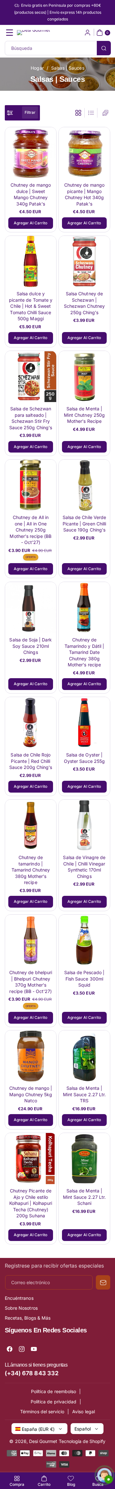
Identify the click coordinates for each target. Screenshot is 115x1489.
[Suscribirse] (103, 1282)
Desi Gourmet (43, 1441)
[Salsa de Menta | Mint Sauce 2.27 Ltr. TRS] (84, 1056)
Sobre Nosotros (21, 1308)
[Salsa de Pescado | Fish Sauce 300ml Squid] (84, 940)
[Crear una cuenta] (87, 32)
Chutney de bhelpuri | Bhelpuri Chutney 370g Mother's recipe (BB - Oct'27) (30, 981)
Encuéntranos (19, 1298)
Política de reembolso (53, 1391)
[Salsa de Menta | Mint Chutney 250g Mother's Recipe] (84, 376)
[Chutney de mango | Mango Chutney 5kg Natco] (30, 1056)
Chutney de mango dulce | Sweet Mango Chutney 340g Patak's (31, 194)
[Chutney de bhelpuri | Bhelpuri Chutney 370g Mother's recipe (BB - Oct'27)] (30, 940)
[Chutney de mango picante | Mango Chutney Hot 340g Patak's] (84, 152)
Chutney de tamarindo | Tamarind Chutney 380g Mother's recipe (31, 869)
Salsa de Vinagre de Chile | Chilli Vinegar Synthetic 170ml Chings (84, 866)
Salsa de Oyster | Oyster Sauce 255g (84, 758)
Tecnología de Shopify (82, 1441)
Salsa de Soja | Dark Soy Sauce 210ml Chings (30, 646)
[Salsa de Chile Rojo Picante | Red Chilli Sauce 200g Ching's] (30, 722)
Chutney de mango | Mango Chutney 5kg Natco (30, 1094)
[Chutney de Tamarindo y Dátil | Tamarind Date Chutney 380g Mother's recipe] (84, 607)
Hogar (37, 68)
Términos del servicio (42, 1411)
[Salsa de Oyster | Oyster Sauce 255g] (84, 722)
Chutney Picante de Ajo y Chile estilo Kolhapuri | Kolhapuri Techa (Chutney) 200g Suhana (30, 1203)
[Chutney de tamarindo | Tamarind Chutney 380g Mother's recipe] (30, 825)
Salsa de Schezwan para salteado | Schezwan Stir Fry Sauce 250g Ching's (30, 418)
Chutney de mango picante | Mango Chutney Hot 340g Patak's (84, 194)
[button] (9, 32)
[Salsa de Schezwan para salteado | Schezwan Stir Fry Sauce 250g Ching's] (30, 376)
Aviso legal (83, 1411)
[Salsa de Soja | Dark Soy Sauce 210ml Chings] (30, 607)
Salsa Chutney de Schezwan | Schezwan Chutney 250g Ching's (84, 303)
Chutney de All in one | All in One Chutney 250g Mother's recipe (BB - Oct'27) (30, 530)
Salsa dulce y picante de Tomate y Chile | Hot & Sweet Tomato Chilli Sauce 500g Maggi (30, 306)
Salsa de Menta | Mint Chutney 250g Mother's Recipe (84, 415)
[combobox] (57, 48)
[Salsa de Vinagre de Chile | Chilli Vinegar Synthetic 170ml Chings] (84, 825)
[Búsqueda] (104, 48)
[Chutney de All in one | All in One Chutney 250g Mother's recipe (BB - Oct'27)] (30, 485)
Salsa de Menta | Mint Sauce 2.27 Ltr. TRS (84, 1094)
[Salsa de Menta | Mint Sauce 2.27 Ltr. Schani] (84, 1158)
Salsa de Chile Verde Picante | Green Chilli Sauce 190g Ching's (84, 523)
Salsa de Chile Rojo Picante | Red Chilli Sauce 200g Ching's (30, 761)
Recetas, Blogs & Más (27, 1318)
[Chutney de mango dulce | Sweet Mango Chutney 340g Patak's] (30, 152)
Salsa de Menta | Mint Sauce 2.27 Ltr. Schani (84, 1197)
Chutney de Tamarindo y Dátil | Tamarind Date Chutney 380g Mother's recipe (84, 652)
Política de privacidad (53, 1401)
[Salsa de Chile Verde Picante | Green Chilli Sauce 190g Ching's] (84, 485)
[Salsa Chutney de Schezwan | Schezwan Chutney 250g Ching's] (84, 261)
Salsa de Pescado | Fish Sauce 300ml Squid (84, 978)
